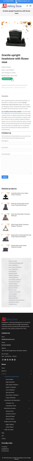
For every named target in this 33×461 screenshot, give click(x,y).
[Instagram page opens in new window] (12, 360)
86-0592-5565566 (9, 1)
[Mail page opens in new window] (15, 360)
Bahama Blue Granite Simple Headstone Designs (18, 246)
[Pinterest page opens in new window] (10, 360)
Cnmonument (5, 451)
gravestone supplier (9, 87)
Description (5, 96)
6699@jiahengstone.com (23, 1)
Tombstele (4, 446)
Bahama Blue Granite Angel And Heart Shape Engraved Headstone (21, 235)
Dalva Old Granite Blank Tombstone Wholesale (20, 214)
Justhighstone (5, 449)
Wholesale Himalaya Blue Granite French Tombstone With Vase (20, 204)
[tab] (16, 95)
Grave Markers (10, 85)
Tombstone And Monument (20, 85)
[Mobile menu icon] (30, 6)
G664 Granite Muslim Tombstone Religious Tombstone (20, 225)
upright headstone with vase (19, 87)
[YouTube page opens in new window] (5, 360)
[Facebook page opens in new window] (3, 360)
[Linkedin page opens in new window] (8, 360)
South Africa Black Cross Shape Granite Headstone (19, 193)
